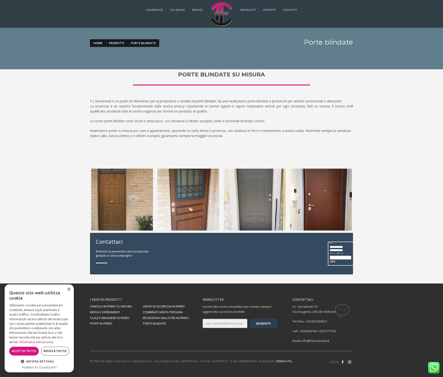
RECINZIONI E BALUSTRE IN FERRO (166, 318)
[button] (39, 362)
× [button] (68, 289)
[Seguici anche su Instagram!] (349, 362)
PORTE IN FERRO (101, 323)
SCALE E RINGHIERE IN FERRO (109, 318)
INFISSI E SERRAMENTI (105, 312)
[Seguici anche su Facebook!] (342, 362)
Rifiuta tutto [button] (55, 351)
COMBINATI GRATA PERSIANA (163, 312)
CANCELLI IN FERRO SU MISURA (111, 306)
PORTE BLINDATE (154, 323)
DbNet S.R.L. (284, 361)
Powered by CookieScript (39, 367)
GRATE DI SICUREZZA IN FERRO (164, 306)
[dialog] (39, 328)
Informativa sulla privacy (36, 342)
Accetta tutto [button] (24, 351)
